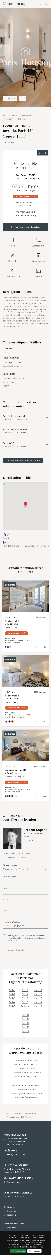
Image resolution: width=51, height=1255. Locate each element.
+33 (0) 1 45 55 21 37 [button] (33, 840)
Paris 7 (25, 994)
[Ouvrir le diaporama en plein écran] (22, 98)
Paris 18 (25, 1023)
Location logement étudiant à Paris (25, 1093)
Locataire (17, 1114)
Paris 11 (38, 990)
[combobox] (6, 926)
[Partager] (45, 152)
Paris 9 (25, 1002)
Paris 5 (12, 1006)
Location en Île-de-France (25, 1097)
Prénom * (7, 899)
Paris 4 (12, 1002)
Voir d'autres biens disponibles (27, 227)
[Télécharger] (39, 152)
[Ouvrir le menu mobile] (46, 3)
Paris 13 (38, 998)
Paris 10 (25, 1006)
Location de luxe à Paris (25, 1076)
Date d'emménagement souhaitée (16, 853)
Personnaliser (34, 1251)
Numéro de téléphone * (12, 922)
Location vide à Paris (25, 1068)
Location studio (30, 1114)
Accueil (8, 1114)
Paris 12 (38, 994)
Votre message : (9, 877)
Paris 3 (12, 998)
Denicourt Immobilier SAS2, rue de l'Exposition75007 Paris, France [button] (18, 1141)
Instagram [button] (11, 1211)
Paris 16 (25, 1015)
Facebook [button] (11, 1215)
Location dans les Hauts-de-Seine (25, 1072)
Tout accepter (19, 1251)
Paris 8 (25, 998)
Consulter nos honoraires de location (23, 460)
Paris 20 (25, 1031)
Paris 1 (12, 990)
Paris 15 (38, 1006)
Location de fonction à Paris (25, 1085)
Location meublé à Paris (25, 1064)
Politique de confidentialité (22, 1247)
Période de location (10, 865)
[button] (42, 57)
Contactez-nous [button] (14, 1182)
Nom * (5, 888)
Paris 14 (38, 1002)
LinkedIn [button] (11, 1207)
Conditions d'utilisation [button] (14, 1223)
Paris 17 (25, 1019)
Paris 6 (25, 990)
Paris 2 (12, 994)
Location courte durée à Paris (25, 1060)
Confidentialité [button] (10, 1227)
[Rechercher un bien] (40, 3)
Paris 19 (25, 1027)
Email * (6, 911)
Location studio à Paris (25, 1089)
